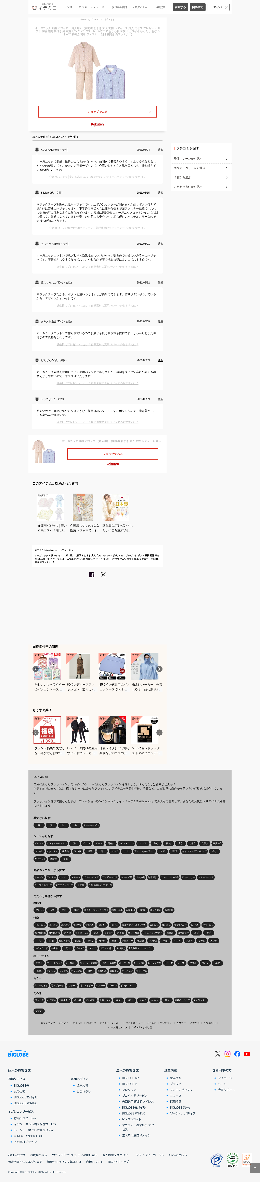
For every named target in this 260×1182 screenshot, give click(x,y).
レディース (97, 7)
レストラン (142, 843)
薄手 (209, 932)
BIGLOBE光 (21, 1085)
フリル (193, 963)
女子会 (205, 843)
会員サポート (226, 1090)
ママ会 (39, 851)
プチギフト (90, 1000)
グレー (72, 985)
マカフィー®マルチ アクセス (138, 1127)
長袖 (51, 940)
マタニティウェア (64, 885)
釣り (214, 851)
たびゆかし (210, 1023)
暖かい (102, 925)
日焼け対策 (54, 932)
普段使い (114, 971)
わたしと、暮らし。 (111, 1023)
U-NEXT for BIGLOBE (28, 1136)
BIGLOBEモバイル (26, 1097)
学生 (167, 1000)
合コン (86, 843)
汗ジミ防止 (155, 910)
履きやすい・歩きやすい (134, 925)
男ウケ (213, 940)
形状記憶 (169, 910)
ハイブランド (41, 948)
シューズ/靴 (126, 877)
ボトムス (63, 877)
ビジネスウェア (91, 877)
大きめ (67, 932)
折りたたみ (183, 932)
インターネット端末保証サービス (35, 1124)
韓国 (114, 940)
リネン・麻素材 (108, 963)
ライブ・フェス (126, 843)
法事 (65, 859)
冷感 (52, 910)
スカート (75, 877)
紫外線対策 (40, 932)
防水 (64, 910)
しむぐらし (84, 1091)
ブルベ (189, 940)
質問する (180, 7)
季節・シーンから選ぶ (188, 158)
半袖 (39, 940)
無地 (39, 971)
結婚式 (53, 859)
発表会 (65, 851)
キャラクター (200, 1000)
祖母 (118, 1000)
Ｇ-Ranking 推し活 (141, 1027)
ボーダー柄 (124, 963)
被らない (166, 925)
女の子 (142, 1000)
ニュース (175, 1096)
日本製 (102, 940)
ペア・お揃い (106, 948)
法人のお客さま (127, 1070)
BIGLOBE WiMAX (25, 1103)
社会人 (155, 1000)
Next (159, 669)
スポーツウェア (206, 877)
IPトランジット (132, 1119)
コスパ (92, 948)
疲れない (90, 925)
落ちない (154, 925)
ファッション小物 (170, 877)
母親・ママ (105, 1000)
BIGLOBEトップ (118, 1162)
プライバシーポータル (150, 1155)
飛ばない (77, 925)
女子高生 (51, 1000)
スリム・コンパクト (152, 932)
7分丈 (90, 940)
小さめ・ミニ (82, 932)
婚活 (193, 843)
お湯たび (91, 1023)
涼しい (114, 925)
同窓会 (111, 843)
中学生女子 (64, 1000)
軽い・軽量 (133, 932)
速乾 (76, 910)
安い (68, 948)
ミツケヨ (195, 1023)
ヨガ (162, 851)
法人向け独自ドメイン (136, 1135)
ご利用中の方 (222, 1070)
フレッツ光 (129, 1090)
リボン (205, 963)
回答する (198, 7)
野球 (174, 851)
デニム (39, 963)
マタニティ (52, 851)
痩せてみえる (180, 925)
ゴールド (112, 985)
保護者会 (217, 843)
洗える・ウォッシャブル (96, 910)
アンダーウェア (110, 877)
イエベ (177, 940)
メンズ (68, 7)
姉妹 (130, 1000)
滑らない (53, 925)
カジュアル (76, 971)
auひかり (20, 1091)
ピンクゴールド (128, 985)
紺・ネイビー (86, 985)
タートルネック (54, 963)
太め (96, 932)
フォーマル (141, 971)
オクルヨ (77, 1023)
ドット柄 (168, 963)
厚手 (196, 932)
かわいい (51, 971)
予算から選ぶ (182, 177)
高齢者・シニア (182, 1000)
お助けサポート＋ (25, 1118)
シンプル (63, 971)
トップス (39, 877)
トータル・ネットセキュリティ (34, 1130)
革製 (217, 963)
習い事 (77, 851)
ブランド (175, 1084)
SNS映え (120, 948)
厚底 (165, 940)
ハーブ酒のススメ (118, 1027)
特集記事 (160, 7)
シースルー (71, 963)
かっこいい (127, 971)
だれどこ (64, 1023)
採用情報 (175, 1101)
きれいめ (102, 971)
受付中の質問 (119, 7)
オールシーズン (91, 825)
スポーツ (114, 851)
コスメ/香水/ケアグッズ (100, 885)
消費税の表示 (38, 1155)
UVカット (39, 910)
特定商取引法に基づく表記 (25, 1162)
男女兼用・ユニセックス (140, 948)
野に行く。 (166, 1023)
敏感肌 (140, 940)
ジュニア (39, 1000)
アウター (51, 877)
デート (98, 843)
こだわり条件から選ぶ (188, 186)
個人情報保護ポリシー (116, 1155)
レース (181, 963)
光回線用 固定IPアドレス (138, 1101)
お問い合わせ (16, 1155)
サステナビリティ (181, 1090)
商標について (94, 1162)
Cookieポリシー (179, 1155)
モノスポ (151, 1023)
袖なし (77, 940)
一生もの (55, 948)
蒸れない (65, 925)
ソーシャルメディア (183, 1113)
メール (222, 1084)
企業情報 (170, 1070)
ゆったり (108, 932)
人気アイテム (140, 7)
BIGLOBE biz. (131, 1078)
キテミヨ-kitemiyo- (44, 550)
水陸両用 (130, 910)
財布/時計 (153, 877)
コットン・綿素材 (89, 963)
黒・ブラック (57, 985)
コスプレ (39, 1011)
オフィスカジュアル (57, 843)
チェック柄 (139, 963)
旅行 (156, 843)
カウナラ (181, 1023)
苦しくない (40, 925)
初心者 (77, 1000)
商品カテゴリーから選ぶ (189, 168)
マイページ (220, 7)
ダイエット (40, 859)
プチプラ (80, 948)
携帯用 (170, 932)
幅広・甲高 (64, 940)
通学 (90, 851)
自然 (90, 971)
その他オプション (25, 1142)
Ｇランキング (48, 1023)
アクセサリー (188, 877)
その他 (81, 885)
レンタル (152, 940)
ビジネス (39, 843)
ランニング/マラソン (144, 851)
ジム (126, 851)
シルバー (100, 985)
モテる (201, 940)
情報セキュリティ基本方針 (64, 1162)
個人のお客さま (19, 1070)
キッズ (83, 7)
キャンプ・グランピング (194, 851)
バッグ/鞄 (140, 877)
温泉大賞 (82, 1085)
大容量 (120, 932)
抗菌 (142, 910)
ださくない (208, 925)
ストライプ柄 (154, 963)
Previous (35, 669)
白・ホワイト (41, 985)
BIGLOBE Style (180, 1107)
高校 (168, 843)
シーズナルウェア (43, 885)
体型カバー (127, 940)
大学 (180, 843)
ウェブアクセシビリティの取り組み (75, 1155)
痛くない (195, 925)
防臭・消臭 (117, 910)
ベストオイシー (134, 1023)
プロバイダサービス (135, 1096)
